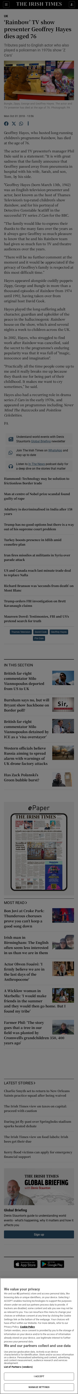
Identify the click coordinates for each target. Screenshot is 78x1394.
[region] (39, 1336)
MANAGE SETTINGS (39, 1387)
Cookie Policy (27, 1326)
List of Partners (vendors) (18, 1366)
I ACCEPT (39, 1376)
